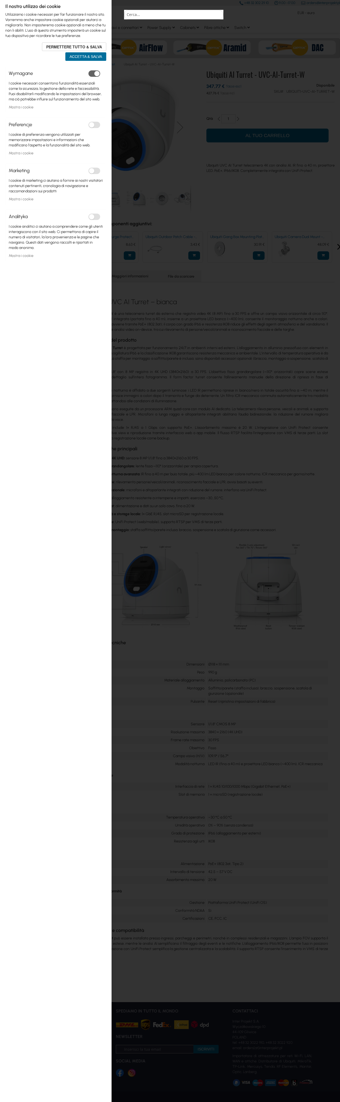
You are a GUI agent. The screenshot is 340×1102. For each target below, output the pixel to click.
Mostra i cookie (21, 107)
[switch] (94, 73)
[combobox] (173, 14)
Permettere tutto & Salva (74, 46)
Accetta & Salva (86, 56)
